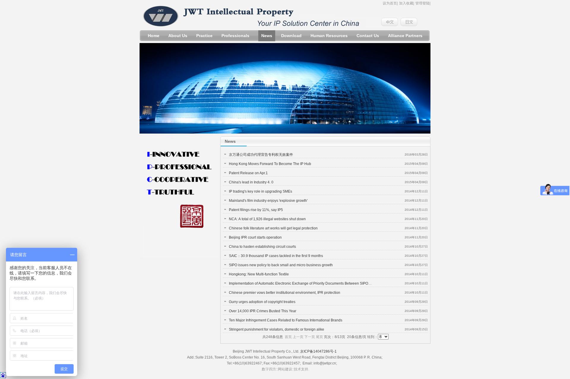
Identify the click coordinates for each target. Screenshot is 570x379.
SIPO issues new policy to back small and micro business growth (281, 265)
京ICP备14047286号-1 (318, 351)
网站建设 (285, 369)
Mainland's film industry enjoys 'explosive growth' (268, 201)
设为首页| (390, 3)
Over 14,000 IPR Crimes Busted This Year (262, 311)
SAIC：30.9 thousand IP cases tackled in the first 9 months (276, 256)
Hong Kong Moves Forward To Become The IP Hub (270, 164)
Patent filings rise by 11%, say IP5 (256, 210)
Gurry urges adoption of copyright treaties (262, 302)
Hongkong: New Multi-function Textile (259, 274)
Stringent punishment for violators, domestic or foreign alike (276, 329)
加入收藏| (406, 3)
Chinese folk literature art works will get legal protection (273, 228)
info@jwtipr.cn (325, 363)
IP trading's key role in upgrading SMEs (260, 191)
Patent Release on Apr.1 (248, 173)
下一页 (309, 337)
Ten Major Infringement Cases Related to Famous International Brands (285, 320)
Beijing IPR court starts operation (255, 237)
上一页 (298, 337)
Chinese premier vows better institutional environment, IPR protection (284, 293)
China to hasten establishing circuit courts (262, 247)
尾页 (319, 337)
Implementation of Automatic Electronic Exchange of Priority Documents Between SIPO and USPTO (308, 283)
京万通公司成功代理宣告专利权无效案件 (261, 155)
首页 (288, 337)
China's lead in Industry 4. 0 (251, 182)
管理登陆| (422, 3)
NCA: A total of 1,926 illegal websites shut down (267, 219)
